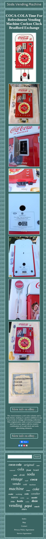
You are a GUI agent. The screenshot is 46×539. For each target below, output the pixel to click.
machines (32, 485)
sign (28, 498)
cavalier (35, 493)
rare (38, 465)
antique (28, 490)
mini (15, 475)
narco (14, 497)
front (28, 470)
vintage (17, 479)
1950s (13, 502)
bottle (20, 501)
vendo (17, 484)
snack (36, 506)
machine (16, 488)
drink (22, 475)
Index (24, 519)
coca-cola (15, 464)
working (19, 494)
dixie (35, 501)
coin (27, 494)
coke (36, 489)
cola (21, 469)
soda (31, 474)
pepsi (28, 506)
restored (12, 470)
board (36, 470)
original (29, 464)
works (27, 502)
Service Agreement (24, 533)
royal (26, 480)
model (34, 497)
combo (22, 498)
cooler (10, 494)
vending (15, 505)
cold (25, 484)
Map (24, 522)
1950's (24, 509)
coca (33, 479)
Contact (24, 526)
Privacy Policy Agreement (24, 530)
